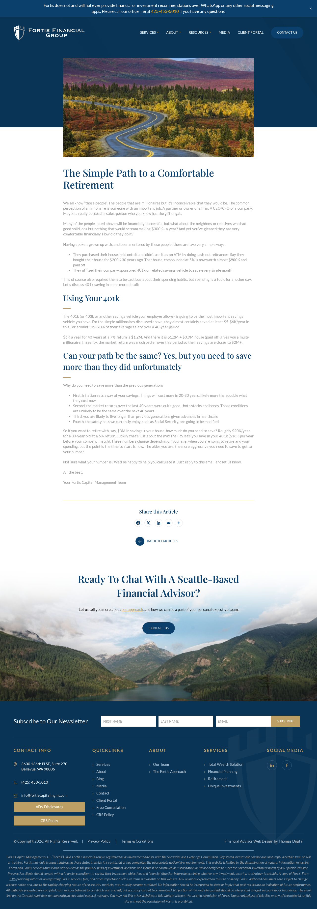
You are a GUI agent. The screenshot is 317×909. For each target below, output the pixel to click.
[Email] (169, 523)
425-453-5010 (165, 11)
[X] (148, 523)
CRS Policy (49, 820)
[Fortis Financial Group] (49, 32)
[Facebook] (138, 523)
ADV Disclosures (49, 806)
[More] (179, 523)
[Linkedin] (158, 523)
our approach (132, 609)
